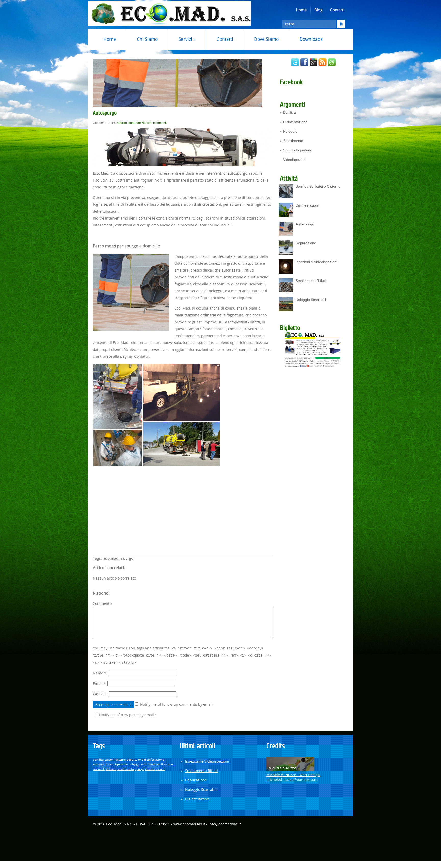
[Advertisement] (182, 507)
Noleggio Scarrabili (311, 300)
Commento (102, 603)
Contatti (337, 10)
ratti (143, 764)
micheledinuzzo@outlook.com (291, 779)
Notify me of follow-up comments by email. (177, 704)
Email (99, 683)
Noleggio (290, 131)
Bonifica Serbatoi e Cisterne (318, 186)
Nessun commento (155, 123)
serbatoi (111, 769)
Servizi (187, 39)
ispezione (121, 764)
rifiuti (151, 764)
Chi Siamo (147, 39)
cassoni (109, 759)
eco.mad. (111, 558)
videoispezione (155, 769)
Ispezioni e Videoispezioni (316, 262)
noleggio (134, 764)
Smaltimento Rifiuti (311, 281)
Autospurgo (305, 224)
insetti (110, 764)
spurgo (127, 558)
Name (99, 673)
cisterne (120, 759)
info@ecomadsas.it (225, 823)
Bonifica (289, 112)
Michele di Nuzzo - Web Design (293, 774)
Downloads (311, 39)
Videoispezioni (294, 160)
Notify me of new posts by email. (127, 714)
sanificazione (164, 764)
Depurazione (306, 243)
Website (100, 693)
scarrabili (99, 769)
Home (301, 10)
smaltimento (125, 769)
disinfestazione (154, 759)
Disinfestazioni (307, 205)
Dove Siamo (266, 39)
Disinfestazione (295, 122)
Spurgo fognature (297, 150)
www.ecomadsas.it (189, 823)
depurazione (135, 759)
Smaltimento (293, 141)
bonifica (98, 759)
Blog (318, 10)
